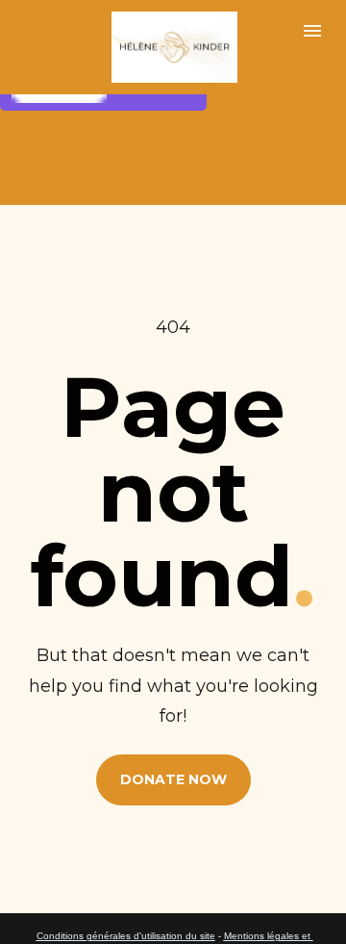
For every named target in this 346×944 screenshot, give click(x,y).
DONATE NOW (173, 779)
